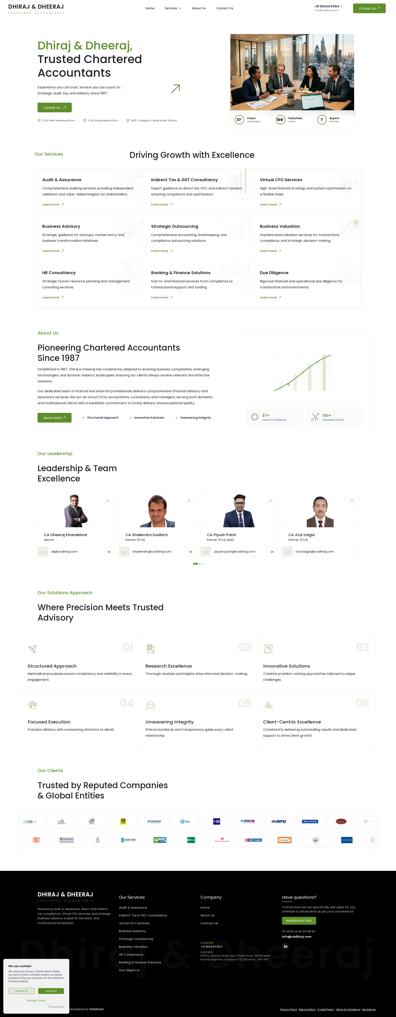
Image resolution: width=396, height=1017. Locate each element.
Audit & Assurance (133, 907)
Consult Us (367, 8)
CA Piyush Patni (221, 534)
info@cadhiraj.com (326, 10)
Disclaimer (369, 1009)
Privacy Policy (288, 1009)
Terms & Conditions (348, 1009)
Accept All (51, 991)
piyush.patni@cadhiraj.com (234, 551)
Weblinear (97, 1009)
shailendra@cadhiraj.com (152, 551)
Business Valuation (133, 946)
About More (52, 418)
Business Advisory (132, 931)
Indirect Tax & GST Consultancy (143, 915)
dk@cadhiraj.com (64, 551)
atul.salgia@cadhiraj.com (315, 551)
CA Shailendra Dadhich (146, 534)
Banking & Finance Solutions (140, 962)
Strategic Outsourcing (136, 939)
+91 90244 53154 (327, 6)
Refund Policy (307, 1009)
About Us (207, 915)
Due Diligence (129, 970)
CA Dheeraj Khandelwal (65, 534)
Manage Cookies (36, 1000)
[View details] (107, 501)
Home (205, 907)
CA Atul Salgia (301, 534)
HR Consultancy (131, 954)
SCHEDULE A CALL (299, 920)
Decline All (21, 991)
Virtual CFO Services (134, 923)
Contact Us (209, 923)
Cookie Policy (325, 1009)
